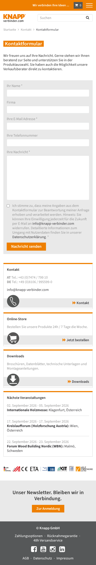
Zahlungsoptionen (29, 535)
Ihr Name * (15, 86)
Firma (11, 102)
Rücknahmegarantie (62, 535)
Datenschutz (43, 558)
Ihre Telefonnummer (22, 135)
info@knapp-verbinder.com (53, 223)
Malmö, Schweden (41, 448)
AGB (26, 558)
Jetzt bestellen (77, 340)
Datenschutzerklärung (29, 237)
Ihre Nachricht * (18, 152)
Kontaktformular (47, 30)
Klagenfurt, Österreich (44, 410)
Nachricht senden (26, 246)
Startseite (10, 30)
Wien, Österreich (43, 428)
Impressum (64, 558)
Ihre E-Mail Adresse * (22, 119)
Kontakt (26, 30)
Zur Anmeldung (48, 508)
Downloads (80, 381)
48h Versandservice (48, 540)
